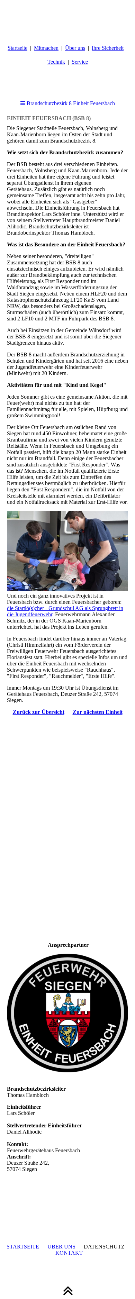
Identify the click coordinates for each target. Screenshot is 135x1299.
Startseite (17, 48)
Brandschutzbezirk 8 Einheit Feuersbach (70, 103)
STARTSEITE (23, 1247)
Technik (56, 62)
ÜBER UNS (61, 1247)
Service (80, 62)
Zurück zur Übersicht (38, 712)
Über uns (75, 48)
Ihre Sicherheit (108, 48)
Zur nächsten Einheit (98, 712)
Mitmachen (46, 48)
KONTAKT (69, 1253)
